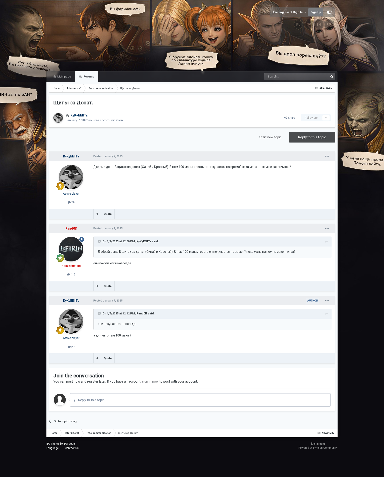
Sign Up (315, 12)
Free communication (108, 120)
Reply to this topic (312, 137)
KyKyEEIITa (143, 241)
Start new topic (270, 137)
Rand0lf (141, 313)
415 (72, 274)
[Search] (331, 76)
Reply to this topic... (91, 400)
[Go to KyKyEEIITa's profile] (58, 118)
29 (72, 202)
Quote (108, 214)
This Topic (316, 76)
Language (52, 448)
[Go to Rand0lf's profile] (71, 249)
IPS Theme (53, 443)
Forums (88, 76)
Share (291, 117)
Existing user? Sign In (288, 12)
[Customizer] (329, 12)
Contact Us (72, 448)
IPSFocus (69, 443)
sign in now (150, 381)
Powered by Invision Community (318, 447)
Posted (108, 156)
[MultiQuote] (97, 214)
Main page (64, 76)
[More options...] (327, 156)
